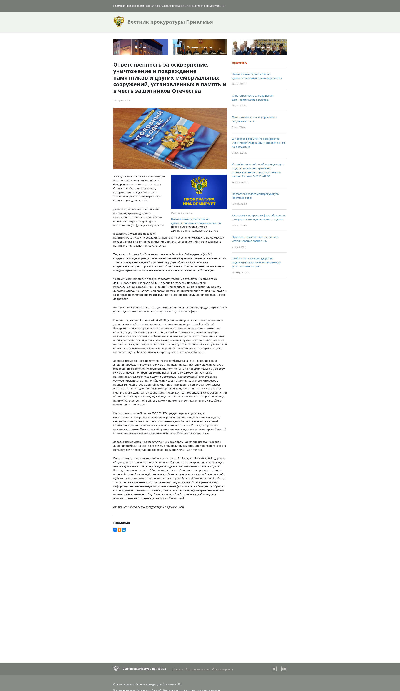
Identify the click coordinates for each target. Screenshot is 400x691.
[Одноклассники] (119, 530)
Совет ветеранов (259, 47)
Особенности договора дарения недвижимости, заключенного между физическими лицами (256, 262)
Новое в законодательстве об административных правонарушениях (196, 221)
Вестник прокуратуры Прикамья (144, 669)
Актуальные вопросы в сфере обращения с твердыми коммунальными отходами (259, 217)
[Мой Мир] (124, 530)
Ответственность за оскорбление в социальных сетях (255, 119)
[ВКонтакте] (115, 530)
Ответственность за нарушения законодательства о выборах (252, 97)
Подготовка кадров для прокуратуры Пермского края (255, 196)
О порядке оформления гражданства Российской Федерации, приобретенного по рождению (259, 142)
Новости (140, 47)
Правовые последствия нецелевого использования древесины (255, 239)
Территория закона (200, 47)
